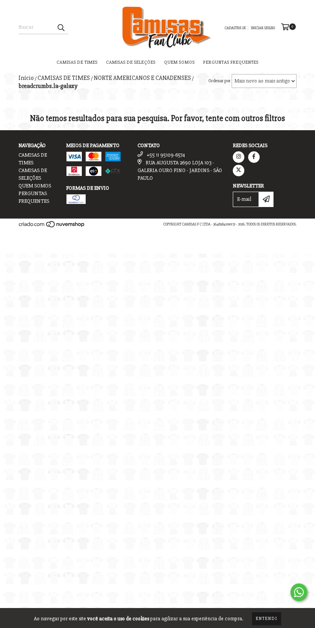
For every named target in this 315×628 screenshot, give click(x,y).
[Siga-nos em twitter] (238, 170)
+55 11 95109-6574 (166, 155)
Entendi (266, 618)
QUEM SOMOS (179, 62)
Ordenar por (219, 81)
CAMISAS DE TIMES (77, 62)
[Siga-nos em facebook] (254, 157)
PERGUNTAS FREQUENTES (231, 62)
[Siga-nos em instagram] (238, 157)
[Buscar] (60, 27)
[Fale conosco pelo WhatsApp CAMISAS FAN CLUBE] (298, 592)
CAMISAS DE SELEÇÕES (131, 62)
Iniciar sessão (263, 28)
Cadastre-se (235, 28)
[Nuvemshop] (52, 226)
